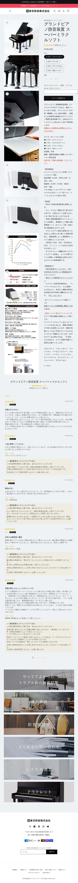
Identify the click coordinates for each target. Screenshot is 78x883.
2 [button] (36, 658)
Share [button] (48, 365)
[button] (10, 11)
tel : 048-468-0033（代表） (39, 835)
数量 (45, 75)
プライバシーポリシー (34, 872)
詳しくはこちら (55, 295)
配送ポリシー (62, 869)
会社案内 (14, 869)
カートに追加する (58, 98)
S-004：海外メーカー (54, 70)
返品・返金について (50, 869)
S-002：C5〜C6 (52, 61)
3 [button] (39, 658)
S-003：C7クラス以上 (54, 66)
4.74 (44, 386)
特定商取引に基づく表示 (36, 869)
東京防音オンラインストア (32, 878)
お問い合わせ (46, 872)
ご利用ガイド (23, 869)
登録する (51, 852)
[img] (10, 402)
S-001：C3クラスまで (54, 57)
